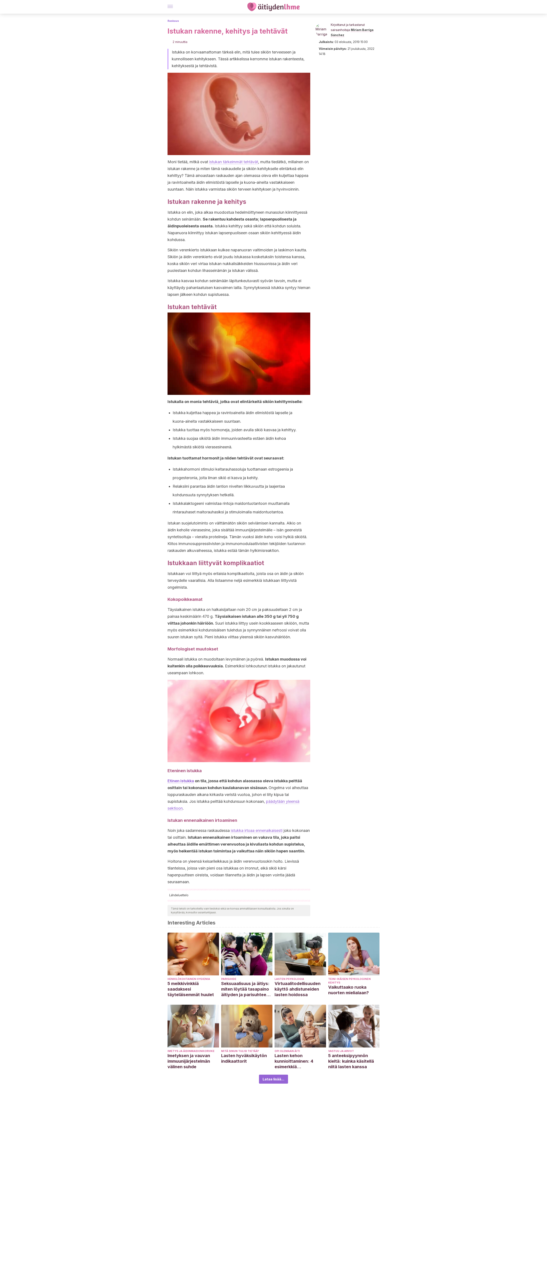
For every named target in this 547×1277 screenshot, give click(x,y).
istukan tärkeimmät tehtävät (233, 162)
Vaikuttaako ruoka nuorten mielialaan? (348, 990)
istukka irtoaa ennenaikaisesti (256, 830)
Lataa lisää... (273, 1079)
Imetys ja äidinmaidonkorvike (191, 1051)
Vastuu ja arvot (341, 1051)
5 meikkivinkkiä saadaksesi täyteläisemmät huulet (191, 989)
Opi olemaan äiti (287, 1051)
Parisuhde (228, 979)
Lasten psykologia (289, 979)
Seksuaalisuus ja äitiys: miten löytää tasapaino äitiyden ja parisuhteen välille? (245, 989)
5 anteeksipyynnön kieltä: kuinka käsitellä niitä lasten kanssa (351, 1061)
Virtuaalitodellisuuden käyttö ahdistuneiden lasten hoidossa (298, 989)
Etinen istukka (181, 781)
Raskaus (173, 20)
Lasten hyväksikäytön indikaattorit (244, 1058)
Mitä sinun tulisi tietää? (240, 1051)
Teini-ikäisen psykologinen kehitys (349, 980)
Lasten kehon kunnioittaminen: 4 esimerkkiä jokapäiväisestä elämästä (294, 1061)
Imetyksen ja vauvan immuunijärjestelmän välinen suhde (189, 1061)
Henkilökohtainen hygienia (189, 979)
